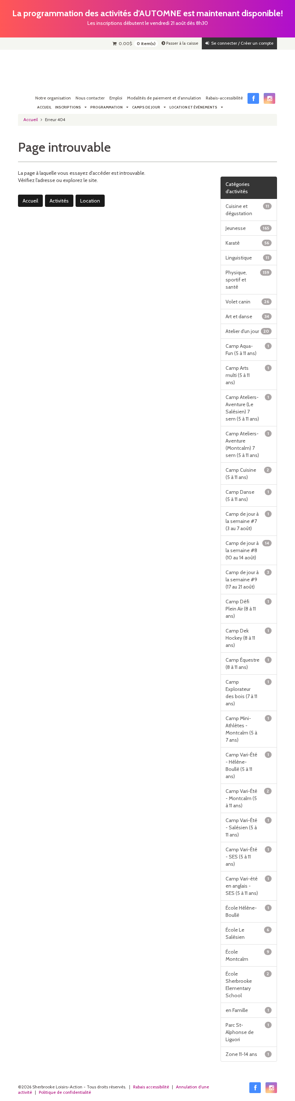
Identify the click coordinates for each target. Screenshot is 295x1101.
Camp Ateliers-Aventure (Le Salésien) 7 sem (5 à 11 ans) (247, 408)
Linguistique (247, 257)
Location (90, 200)
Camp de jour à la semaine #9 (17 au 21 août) (247, 579)
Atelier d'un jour (247, 331)
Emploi (115, 98)
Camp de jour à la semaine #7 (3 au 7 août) (247, 521)
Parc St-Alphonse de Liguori (247, 1032)
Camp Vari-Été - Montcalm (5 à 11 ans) (247, 798)
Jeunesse (247, 228)
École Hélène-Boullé (247, 911)
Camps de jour (146, 107)
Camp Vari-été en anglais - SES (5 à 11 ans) (247, 885)
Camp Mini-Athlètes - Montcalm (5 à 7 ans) (247, 729)
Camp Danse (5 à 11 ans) (247, 495)
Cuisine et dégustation (247, 210)
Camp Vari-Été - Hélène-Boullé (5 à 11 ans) (247, 765)
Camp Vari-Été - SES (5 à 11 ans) (247, 856)
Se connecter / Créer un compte (241, 43)
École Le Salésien (247, 933)
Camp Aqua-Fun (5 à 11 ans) (247, 349)
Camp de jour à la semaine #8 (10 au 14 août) (247, 550)
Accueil (44, 107)
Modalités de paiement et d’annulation (164, 98)
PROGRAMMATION (106, 107)
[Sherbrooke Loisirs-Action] (39, 68)
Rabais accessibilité (151, 1086)
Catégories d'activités (238, 188)
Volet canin (247, 301)
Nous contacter (90, 98)
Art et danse (247, 316)
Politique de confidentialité (65, 1092)
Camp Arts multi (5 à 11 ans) (247, 375)
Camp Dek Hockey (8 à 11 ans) (247, 637)
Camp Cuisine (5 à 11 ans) (247, 473)
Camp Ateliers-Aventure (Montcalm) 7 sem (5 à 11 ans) (247, 444)
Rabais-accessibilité (224, 98)
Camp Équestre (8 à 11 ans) (247, 663)
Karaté (247, 243)
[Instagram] (269, 98)
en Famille (247, 1010)
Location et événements (193, 107)
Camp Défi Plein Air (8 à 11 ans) (247, 608)
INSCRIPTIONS (68, 107)
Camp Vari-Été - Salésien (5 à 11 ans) (247, 827)
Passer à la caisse (181, 43)
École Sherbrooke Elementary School (247, 985)
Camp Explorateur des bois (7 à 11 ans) (247, 693)
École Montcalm (247, 955)
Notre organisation (53, 98)
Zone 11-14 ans (247, 1054)
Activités (59, 200)
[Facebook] (253, 98)
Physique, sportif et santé (247, 279)
